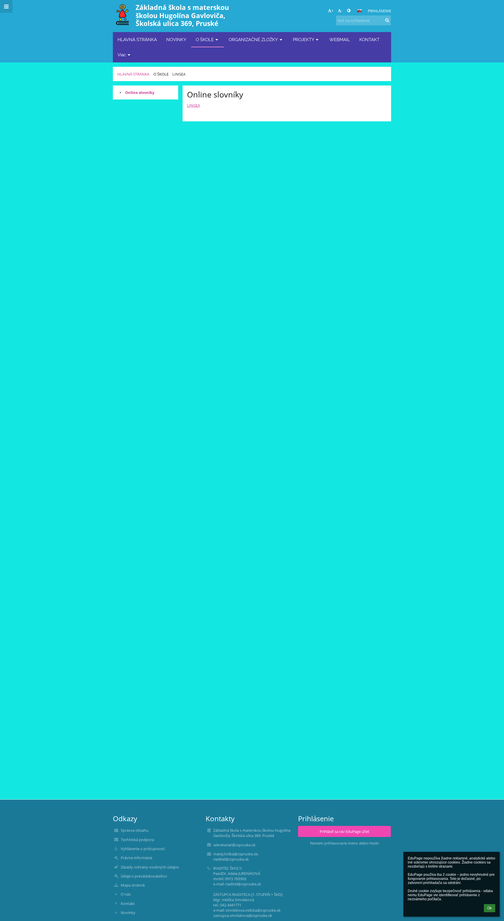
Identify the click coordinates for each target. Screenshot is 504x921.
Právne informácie (136, 857)
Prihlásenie (379, 10)
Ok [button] (489, 908)
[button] (348, 10)
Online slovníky (139, 92)
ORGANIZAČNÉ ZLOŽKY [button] (253, 39)
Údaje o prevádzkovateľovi (144, 876)
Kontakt (128, 903)
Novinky (128, 912)
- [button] (341, 10)
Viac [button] (122, 54)
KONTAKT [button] (369, 39)
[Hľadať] (387, 20)
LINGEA (193, 105)
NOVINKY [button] (176, 39)
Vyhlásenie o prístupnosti (143, 848)
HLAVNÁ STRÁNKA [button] (137, 39)
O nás (126, 894)
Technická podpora (137, 839)
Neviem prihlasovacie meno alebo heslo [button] (344, 843)
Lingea (179, 74)
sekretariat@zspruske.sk (234, 844)
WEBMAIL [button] (339, 39)
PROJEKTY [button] (303, 39)
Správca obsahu (134, 830)
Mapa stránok (133, 885)
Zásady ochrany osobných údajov (150, 867)
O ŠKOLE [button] (205, 39)
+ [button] (332, 10)
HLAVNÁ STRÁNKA (133, 74)
